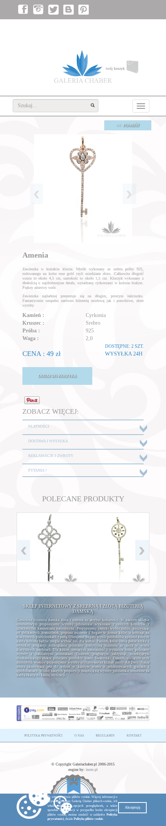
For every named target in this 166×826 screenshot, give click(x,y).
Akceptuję (132, 807)
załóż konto (137, 27)
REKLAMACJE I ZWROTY (50, 455)
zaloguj (113, 27)
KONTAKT (134, 735)
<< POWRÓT (127, 125)
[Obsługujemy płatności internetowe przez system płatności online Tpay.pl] (83, 713)
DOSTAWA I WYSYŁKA (48, 441)
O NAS (79, 735)
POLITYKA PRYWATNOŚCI (43, 735)
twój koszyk (127, 70)
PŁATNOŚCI (38, 426)
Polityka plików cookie (88, 819)
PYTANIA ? (37, 470)
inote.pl (92, 769)
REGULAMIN (105, 735)
